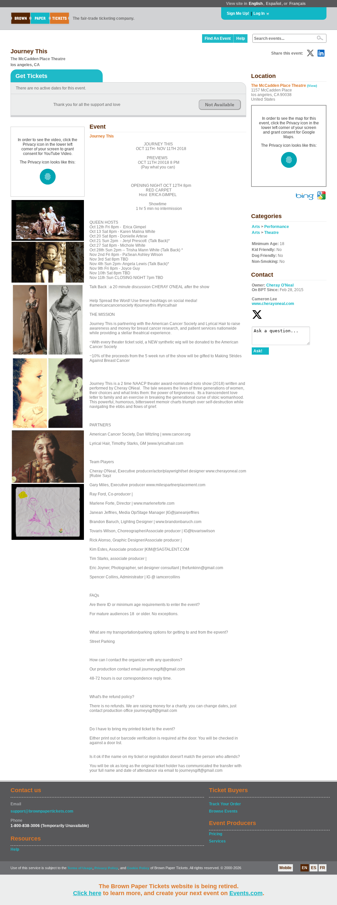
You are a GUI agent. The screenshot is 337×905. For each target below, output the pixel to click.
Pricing (215, 834)
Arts (256, 226)
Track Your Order (225, 804)
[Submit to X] (310, 53)
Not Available (219, 104)
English (256, 3)
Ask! (257, 351)
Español (273, 3)
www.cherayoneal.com (273, 303)
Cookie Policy (138, 868)
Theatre (271, 232)
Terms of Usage (79, 868)
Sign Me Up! (238, 13)
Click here (87, 893)
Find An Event (218, 38)
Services (217, 841)
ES (313, 868)
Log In (259, 13)
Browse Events (223, 811)
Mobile (285, 868)
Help (240, 38)
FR (322, 868)
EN (304, 868)
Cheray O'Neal (280, 285)
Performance (276, 226)
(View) (312, 86)
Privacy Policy (106, 868)
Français (297, 3)
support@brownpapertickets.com (42, 811)
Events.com (246, 893)
